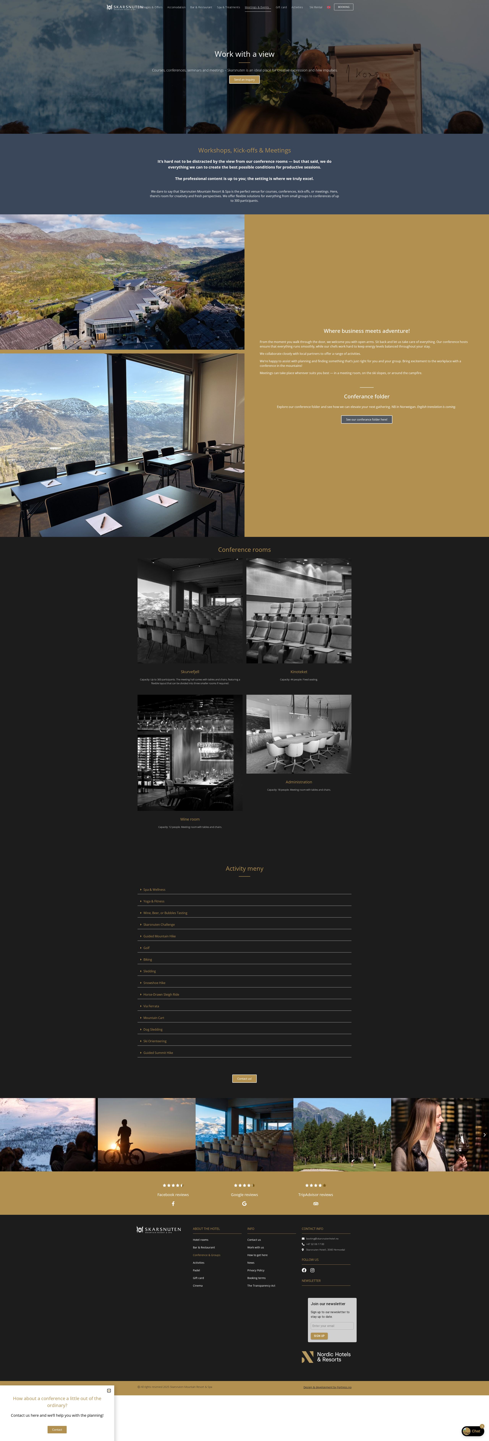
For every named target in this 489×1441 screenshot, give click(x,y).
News (250, 1262)
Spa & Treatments (228, 7)
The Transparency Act (261, 1285)
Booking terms (256, 1278)
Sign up (319, 1335)
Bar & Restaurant (201, 7)
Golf (146, 948)
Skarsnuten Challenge (159, 924)
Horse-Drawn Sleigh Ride (161, 994)
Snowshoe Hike (154, 983)
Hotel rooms (200, 1240)
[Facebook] (304, 1270)
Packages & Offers (151, 7)
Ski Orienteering (155, 1041)
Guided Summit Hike (158, 1053)
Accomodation (176, 7)
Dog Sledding (153, 1029)
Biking (147, 959)
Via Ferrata (151, 1006)
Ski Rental (316, 7)
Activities (297, 7)
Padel (196, 1270)
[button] (244, 889)
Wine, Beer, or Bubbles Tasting (165, 913)
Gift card (281, 7)
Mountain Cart (153, 1018)
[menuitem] (328, 7)
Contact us (254, 1240)
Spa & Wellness (154, 889)
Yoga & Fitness (153, 901)
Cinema (198, 1285)
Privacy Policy (255, 1270)
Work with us (255, 1247)
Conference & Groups (206, 1255)
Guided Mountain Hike (159, 936)
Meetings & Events (257, 7)
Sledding (149, 971)
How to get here (257, 1255)
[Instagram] (312, 1270)
